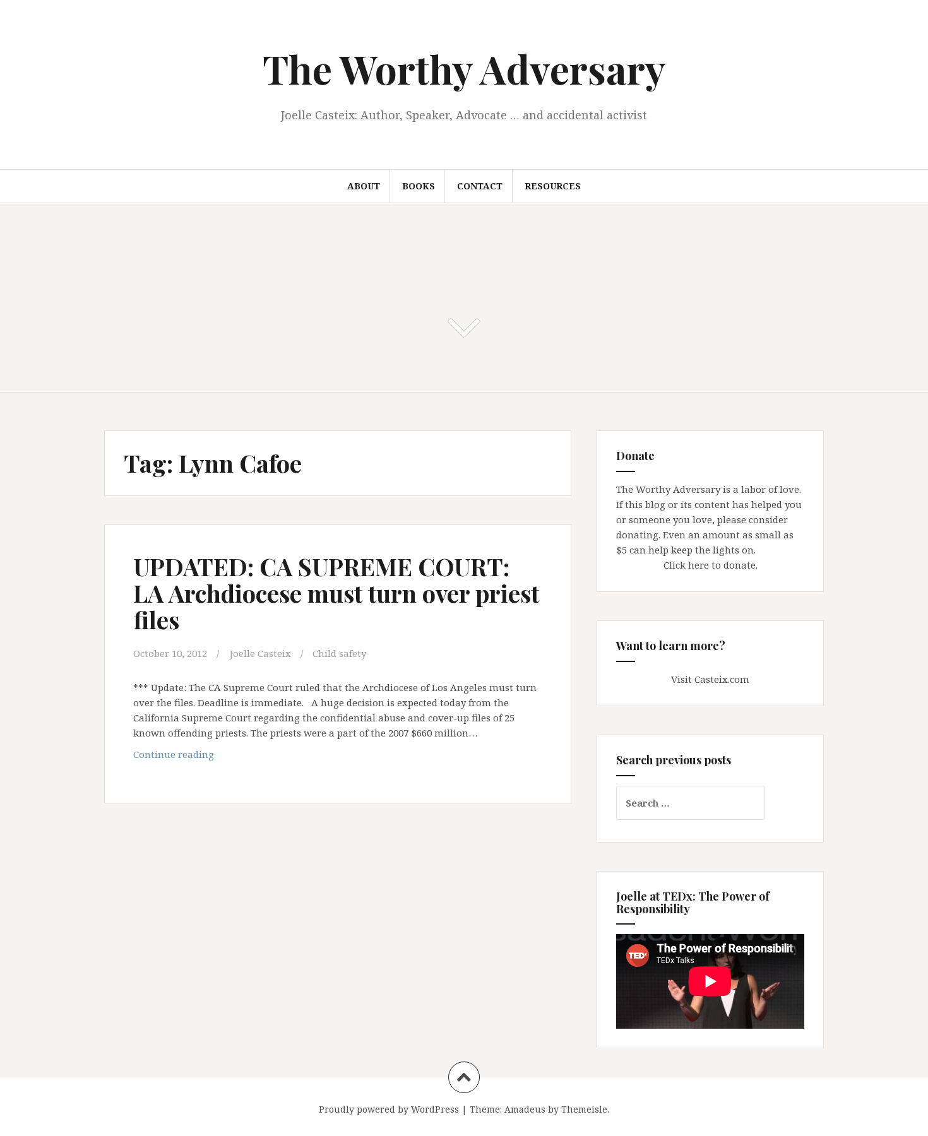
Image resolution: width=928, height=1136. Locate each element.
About (363, 186)
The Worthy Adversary (464, 68)
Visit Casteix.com (710, 679)
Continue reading (201, 757)
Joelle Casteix (260, 653)
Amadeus (524, 1109)
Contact (480, 186)
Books (418, 186)
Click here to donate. (710, 565)
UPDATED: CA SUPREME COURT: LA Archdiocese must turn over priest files (336, 593)
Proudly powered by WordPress (389, 1109)
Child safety (339, 653)
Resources (553, 186)
